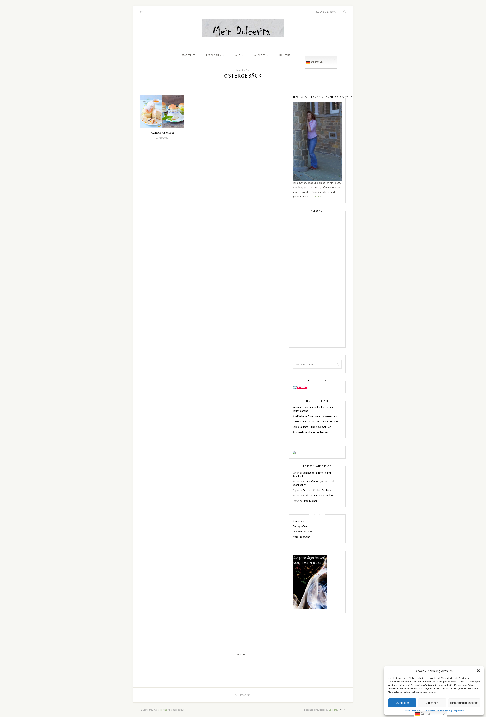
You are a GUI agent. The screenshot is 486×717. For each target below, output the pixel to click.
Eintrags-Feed (300, 526)
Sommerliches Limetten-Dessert (311, 432)
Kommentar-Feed (302, 531)
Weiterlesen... (316, 196)
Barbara (297, 481)
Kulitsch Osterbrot (162, 133)
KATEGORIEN (213, 55)
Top (342, 709)
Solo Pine (162, 709)
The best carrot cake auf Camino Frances (316, 421)
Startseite (189, 55)
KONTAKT (284, 55)
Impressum (459, 710)
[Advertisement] (317, 282)
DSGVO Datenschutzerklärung (437, 710)
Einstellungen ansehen (464, 702)
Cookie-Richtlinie (412, 710)
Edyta (296, 472)
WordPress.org (301, 537)
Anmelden (298, 521)
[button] (478, 671)
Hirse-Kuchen (310, 500)
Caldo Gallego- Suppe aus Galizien (312, 427)
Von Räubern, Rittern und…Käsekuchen (315, 416)
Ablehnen (432, 702)
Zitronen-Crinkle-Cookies (317, 490)
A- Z (237, 55)
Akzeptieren (402, 702)
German (316, 62)
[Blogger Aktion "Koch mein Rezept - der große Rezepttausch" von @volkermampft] (310, 582)
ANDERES (259, 55)
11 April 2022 (162, 137)
